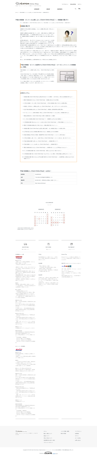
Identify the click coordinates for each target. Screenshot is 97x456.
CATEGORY (36, 9)
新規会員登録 (73, 4)
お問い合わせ (78, 440)
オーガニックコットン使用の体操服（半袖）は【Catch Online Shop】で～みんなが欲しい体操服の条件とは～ (46, 112)
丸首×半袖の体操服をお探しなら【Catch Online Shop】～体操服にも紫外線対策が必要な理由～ (44, 109)
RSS (62, 433)
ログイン (79, 4)
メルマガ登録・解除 (65, 431)
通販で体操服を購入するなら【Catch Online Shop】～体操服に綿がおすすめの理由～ (41, 100)
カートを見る (78, 438)
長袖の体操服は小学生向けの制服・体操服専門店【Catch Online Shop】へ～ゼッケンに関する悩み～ (45, 134)
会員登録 (77, 433)
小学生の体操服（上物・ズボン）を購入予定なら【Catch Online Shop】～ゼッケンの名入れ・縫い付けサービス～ (47, 138)
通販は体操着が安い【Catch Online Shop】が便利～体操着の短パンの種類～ (40, 115)
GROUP (48, 9)
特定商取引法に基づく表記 (49, 440)
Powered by (41, 453)
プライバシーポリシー (48, 442)
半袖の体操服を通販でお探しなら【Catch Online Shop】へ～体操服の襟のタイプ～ (41, 141)
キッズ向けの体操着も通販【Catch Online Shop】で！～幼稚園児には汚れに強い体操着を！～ (43, 119)
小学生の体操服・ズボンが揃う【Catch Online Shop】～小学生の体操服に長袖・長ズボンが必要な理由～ (46, 103)
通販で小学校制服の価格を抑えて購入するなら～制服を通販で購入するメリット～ (41, 125)
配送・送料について (48, 433)
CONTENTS (59, 9)
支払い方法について (48, 438)
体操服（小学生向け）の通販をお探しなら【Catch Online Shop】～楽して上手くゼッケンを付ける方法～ (46, 106)
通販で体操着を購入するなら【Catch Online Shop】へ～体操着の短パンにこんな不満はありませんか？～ (46, 147)
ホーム (17, 12)
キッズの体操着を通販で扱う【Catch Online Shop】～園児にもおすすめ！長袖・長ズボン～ (43, 150)
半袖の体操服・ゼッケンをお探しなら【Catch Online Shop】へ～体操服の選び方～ (41, 144)
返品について (46, 435)
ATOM (64, 433)
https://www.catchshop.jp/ (40, 183)
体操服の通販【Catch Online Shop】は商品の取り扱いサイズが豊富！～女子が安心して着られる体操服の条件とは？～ (48, 96)
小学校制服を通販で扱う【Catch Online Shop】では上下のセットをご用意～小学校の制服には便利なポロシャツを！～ (48, 153)
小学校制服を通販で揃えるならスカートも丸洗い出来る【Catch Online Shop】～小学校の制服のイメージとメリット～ (48, 122)
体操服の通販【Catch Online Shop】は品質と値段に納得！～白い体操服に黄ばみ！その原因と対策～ (45, 128)
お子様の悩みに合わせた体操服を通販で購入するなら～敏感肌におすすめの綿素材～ (41, 131)
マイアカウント (65, 4)
